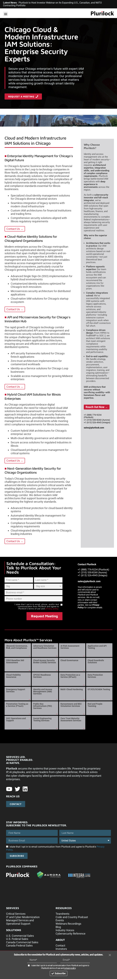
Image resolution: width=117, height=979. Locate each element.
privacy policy (51, 608)
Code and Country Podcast (72, 917)
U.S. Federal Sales (17, 939)
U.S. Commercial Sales (20, 935)
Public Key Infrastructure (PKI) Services (42, 706)
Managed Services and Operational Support (20, 922)
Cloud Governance (69, 660)
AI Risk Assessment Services (69, 647)
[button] (5, 13)
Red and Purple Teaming (95, 705)
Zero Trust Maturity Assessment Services (70, 719)
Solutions (13, 930)
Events (60, 920)
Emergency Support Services (15, 690)
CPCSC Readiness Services (42, 676)
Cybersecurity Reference (70, 933)
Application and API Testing (97, 647)
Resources (64, 908)
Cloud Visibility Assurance (13, 676)
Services (12, 908)
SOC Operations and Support (16, 719)
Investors (61, 948)
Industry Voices (65, 930)
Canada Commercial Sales (22, 942)
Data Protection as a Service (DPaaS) (70, 676)
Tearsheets (62, 913)
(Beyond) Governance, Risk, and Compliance (17, 647)
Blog (58, 927)
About (60, 939)
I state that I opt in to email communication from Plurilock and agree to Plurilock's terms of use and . (60, 966)
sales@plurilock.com (94, 427)
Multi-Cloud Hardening (71, 689)
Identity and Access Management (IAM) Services (42, 691)
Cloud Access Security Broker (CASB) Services (44, 661)
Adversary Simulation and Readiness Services (44, 647)
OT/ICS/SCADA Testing (99, 689)
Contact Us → (14, 228)
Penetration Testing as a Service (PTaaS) (17, 705)
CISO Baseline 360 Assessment (15, 661)
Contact (60, 945)
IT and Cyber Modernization (23, 917)
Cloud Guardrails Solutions (96, 661)
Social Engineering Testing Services (42, 719)
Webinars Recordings (68, 923)
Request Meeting (44, 616)
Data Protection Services (95, 676)
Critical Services (15, 913)
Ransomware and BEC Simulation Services (71, 705)
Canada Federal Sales (19, 945)
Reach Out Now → (97, 407)
